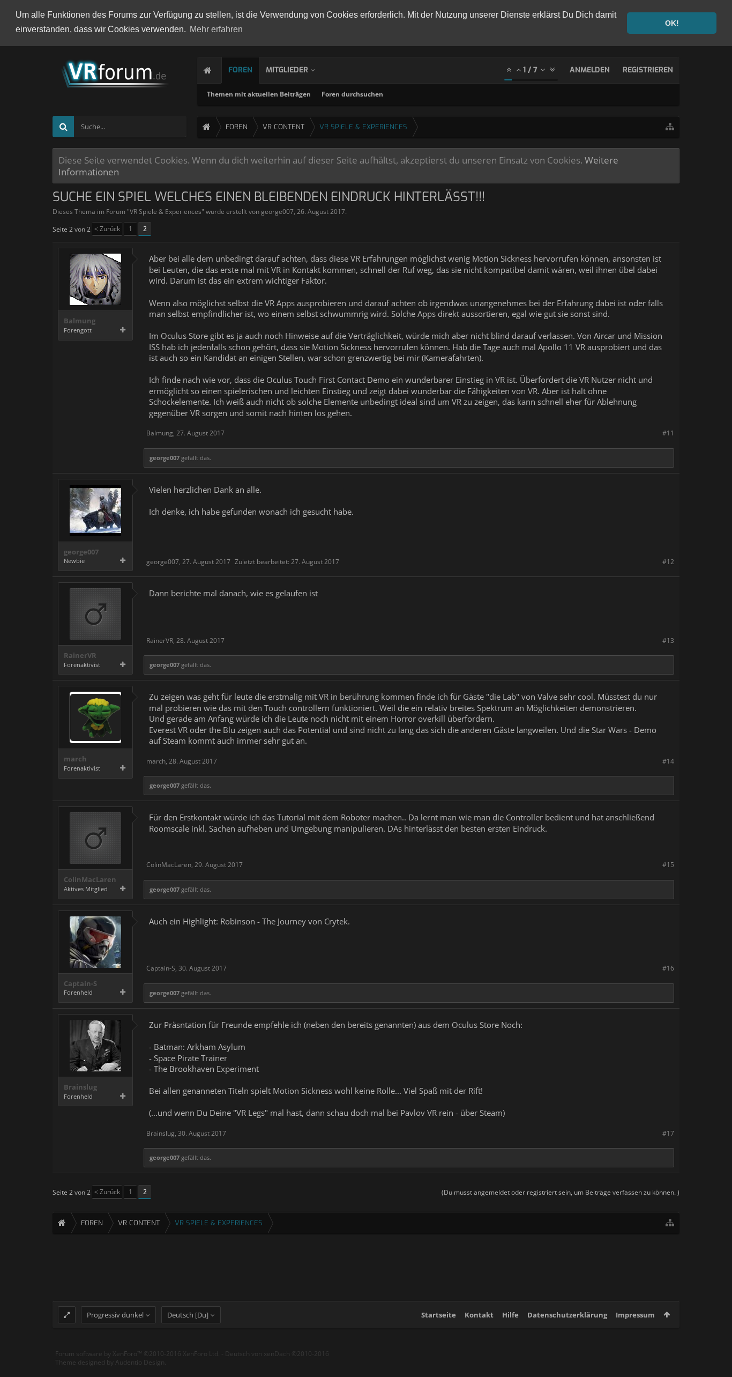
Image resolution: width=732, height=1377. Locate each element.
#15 (668, 865)
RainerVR (80, 655)
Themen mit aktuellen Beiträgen (259, 94)
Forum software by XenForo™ (137, 1353)
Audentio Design (140, 1362)
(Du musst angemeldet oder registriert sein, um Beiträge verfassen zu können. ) (560, 1192)
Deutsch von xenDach (277, 1353)
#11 (668, 433)
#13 (668, 640)
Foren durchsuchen (352, 94)
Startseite (438, 1315)
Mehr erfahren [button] (216, 29)
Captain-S (80, 983)
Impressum (635, 1315)
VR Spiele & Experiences (165, 211)
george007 (277, 211)
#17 (668, 1133)
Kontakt (479, 1315)
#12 (668, 562)
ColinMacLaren (90, 879)
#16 (668, 968)
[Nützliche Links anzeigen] (669, 126)
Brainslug (80, 1087)
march (75, 759)
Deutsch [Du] (187, 1315)
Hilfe (510, 1315)
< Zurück (107, 228)
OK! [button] (672, 23)
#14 (668, 761)
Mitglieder (287, 70)
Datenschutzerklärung (567, 1315)
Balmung (79, 320)
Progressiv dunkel (115, 1315)
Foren (240, 70)
